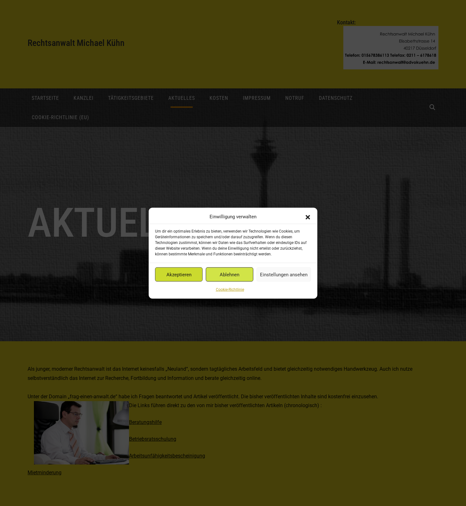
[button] (308, 217)
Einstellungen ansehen (283, 274)
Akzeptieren (178, 274)
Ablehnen (229, 274)
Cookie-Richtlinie (230, 289)
